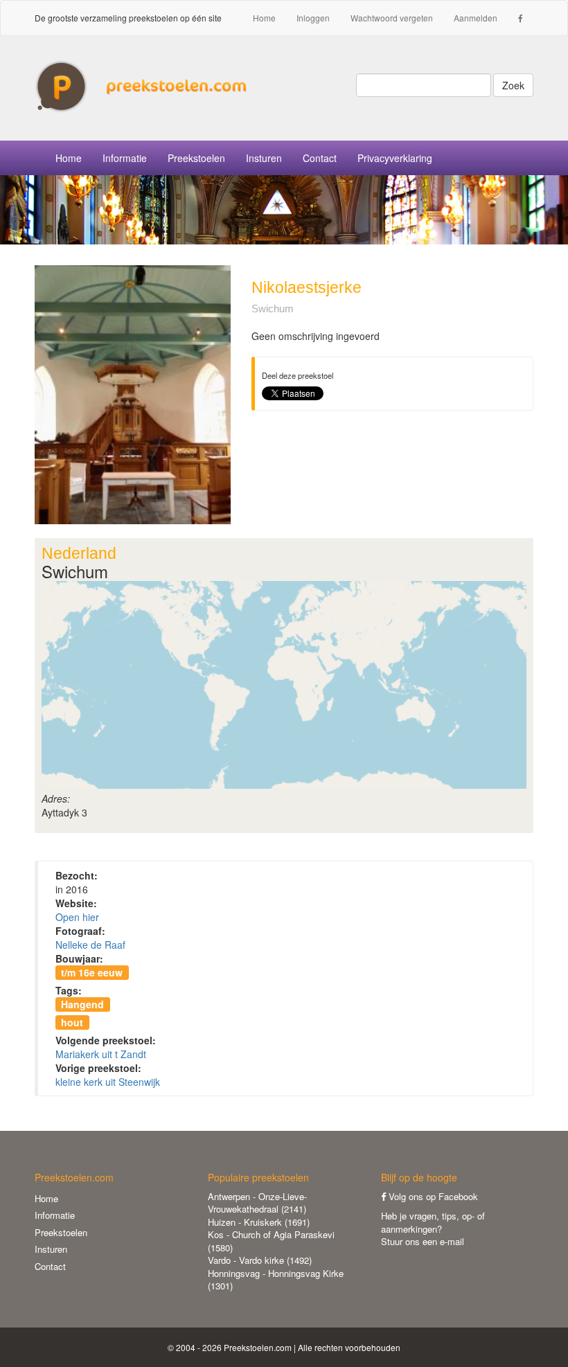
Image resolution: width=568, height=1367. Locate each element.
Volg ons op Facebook (432, 1196)
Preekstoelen (196, 158)
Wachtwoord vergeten (391, 18)
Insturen (264, 158)
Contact (320, 158)
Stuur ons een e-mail (422, 1241)
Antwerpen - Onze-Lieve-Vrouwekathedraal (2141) (257, 1203)
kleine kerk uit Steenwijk (107, 1082)
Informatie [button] (125, 158)
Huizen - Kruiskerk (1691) (259, 1221)
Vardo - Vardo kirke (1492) (260, 1260)
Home (264, 18)
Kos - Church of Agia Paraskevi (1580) (271, 1241)
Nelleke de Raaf (90, 944)
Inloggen (313, 18)
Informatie (55, 1215)
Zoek (513, 85)
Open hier (77, 917)
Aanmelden (475, 18)
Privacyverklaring (394, 158)
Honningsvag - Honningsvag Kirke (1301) (276, 1280)
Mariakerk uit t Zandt (100, 1054)
